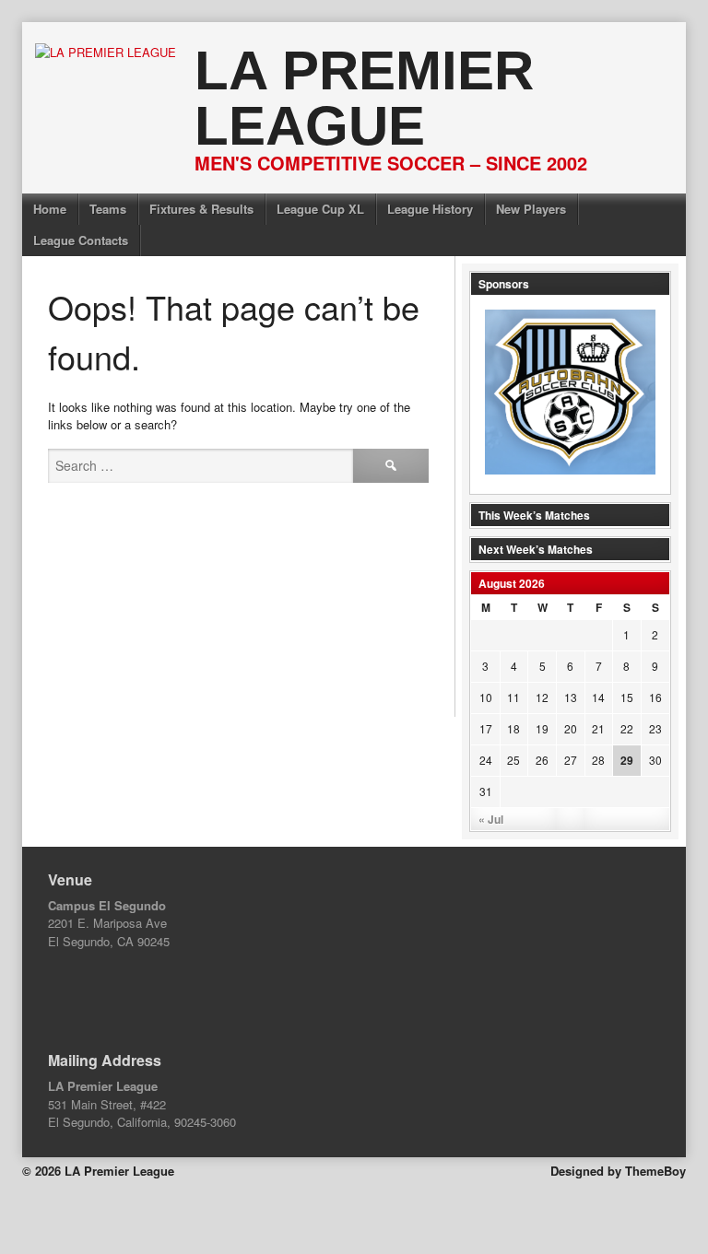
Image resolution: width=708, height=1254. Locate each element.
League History (430, 208)
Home (49, 208)
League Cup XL (320, 208)
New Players (531, 208)
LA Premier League (364, 98)
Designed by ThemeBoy (618, 1170)
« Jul (490, 819)
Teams (107, 208)
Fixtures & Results (201, 208)
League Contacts (80, 240)
